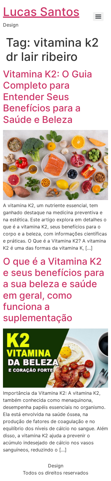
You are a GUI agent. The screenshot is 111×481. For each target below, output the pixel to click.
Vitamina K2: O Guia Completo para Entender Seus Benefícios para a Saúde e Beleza (47, 96)
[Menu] (98, 16)
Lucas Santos (41, 11)
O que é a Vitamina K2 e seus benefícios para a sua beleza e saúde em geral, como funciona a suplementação (53, 290)
